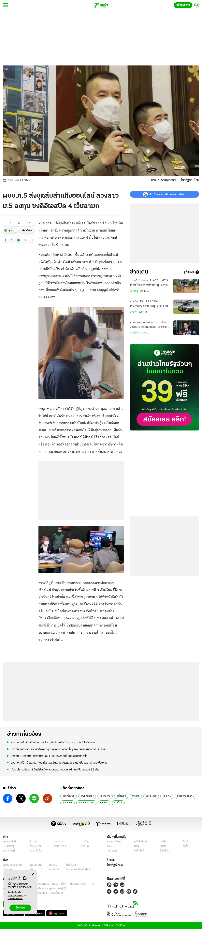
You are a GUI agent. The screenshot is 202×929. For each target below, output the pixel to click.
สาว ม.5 (136, 796)
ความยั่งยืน (35, 850)
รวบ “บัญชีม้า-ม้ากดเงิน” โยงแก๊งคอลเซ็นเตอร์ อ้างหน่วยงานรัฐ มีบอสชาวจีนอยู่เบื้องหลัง (59, 762)
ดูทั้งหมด (189, 272)
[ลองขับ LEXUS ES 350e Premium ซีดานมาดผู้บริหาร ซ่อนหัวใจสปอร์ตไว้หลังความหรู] (186, 307)
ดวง (109, 846)
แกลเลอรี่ (54, 869)
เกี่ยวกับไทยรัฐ (41, 883)
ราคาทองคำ (9, 850)
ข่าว (153, 180)
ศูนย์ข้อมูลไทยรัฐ (78, 883)
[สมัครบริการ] (164, 387)
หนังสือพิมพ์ (140, 841)
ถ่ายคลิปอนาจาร (86, 803)
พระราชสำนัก (10, 841)
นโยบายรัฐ (9, 846)
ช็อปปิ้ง (111, 860)
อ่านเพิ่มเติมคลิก (15, 894)
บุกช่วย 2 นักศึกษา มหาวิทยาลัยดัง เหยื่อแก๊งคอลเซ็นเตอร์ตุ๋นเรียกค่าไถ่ (49, 756)
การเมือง (134, 333)
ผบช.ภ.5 (167, 796)
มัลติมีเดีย (165, 850)
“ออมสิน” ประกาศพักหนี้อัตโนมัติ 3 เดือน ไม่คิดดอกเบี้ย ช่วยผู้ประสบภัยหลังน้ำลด (149, 283)
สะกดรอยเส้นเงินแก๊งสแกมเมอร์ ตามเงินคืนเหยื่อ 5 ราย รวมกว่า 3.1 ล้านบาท (53, 742)
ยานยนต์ (84, 846)
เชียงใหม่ (104, 803)
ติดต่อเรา (42, 893)
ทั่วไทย (33, 841)
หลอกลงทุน (105, 796)
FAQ (92, 883)
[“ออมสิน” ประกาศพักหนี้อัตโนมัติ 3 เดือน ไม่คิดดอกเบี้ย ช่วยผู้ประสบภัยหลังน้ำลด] (186, 286)
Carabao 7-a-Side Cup (80, 869)
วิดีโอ (185, 846)
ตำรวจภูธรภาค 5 (185, 796)
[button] (5, 240)
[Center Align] (33, 873)
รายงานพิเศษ (114, 841)
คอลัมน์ (163, 841)
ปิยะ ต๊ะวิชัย (151, 796)
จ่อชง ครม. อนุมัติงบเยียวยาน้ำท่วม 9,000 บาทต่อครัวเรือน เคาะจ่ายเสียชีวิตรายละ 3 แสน (149, 325)
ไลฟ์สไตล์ (139, 850)
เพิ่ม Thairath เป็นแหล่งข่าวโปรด (167, 194)
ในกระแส (134, 291)
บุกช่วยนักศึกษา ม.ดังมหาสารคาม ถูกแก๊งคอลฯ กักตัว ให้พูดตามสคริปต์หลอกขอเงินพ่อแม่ (59, 749)
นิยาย (163, 846)
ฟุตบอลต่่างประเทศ (13, 865)
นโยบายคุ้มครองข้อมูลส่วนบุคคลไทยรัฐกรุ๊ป (44, 888)
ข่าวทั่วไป (118, 803)
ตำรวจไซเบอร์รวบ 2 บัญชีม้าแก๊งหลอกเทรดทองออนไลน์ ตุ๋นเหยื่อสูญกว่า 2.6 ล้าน (55, 769)
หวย (136, 846)
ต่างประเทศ (35, 846)
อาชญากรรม (169, 180)
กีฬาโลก (7, 869)
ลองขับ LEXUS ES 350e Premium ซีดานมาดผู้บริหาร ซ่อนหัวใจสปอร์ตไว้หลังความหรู (149, 304)
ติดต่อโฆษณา (57, 893)
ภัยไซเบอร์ (121, 796)
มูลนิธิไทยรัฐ (59, 883)
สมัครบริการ (183, 5)
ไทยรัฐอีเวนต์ (115, 865)
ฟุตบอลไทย (36, 865)
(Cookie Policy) (15, 899)
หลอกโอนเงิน (69, 796)
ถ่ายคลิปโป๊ (68, 803)
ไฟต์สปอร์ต (72, 865)
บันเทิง (185, 841)
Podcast (112, 850)
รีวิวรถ (133, 312)
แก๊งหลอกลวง (87, 796)
